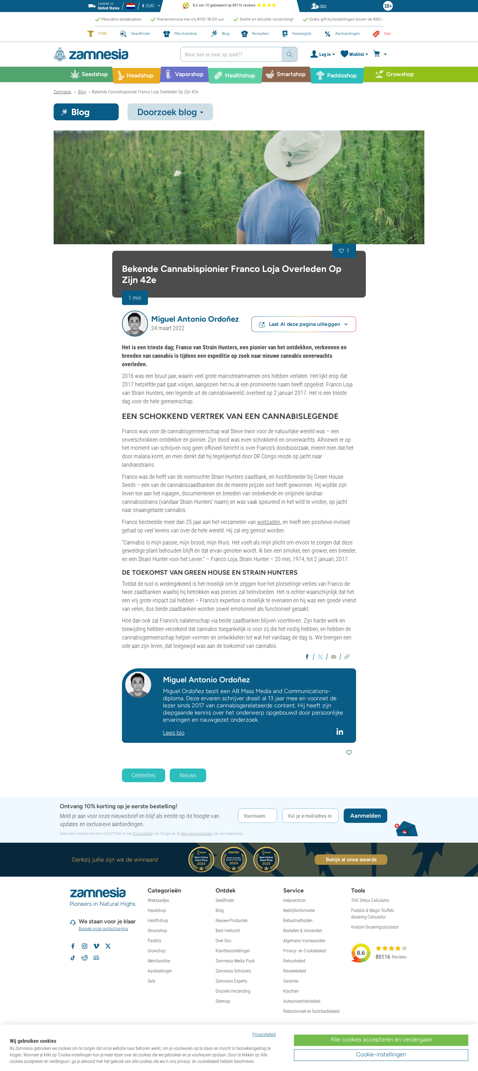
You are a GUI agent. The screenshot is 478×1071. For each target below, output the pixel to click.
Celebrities (143, 775)
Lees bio (173, 732)
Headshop (157, 910)
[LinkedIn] (340, 731)
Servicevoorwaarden (196, 833)
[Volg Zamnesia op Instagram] (84, 946)
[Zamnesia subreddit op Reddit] (84, 958)
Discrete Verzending (233, 991)
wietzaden (268, 521)
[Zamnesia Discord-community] (96, 958)
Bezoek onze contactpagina (103, 928)
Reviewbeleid (294, 970)
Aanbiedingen (160, 970)
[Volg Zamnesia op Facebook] (73, 946)
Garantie (290, 981)
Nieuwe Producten (232, 920)
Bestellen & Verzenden (302, 930)
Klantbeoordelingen (233, 950)
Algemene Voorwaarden (304, 940)
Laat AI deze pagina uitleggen (304, 324)
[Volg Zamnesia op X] (108, 946)
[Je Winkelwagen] (381, 54)
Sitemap (223, 1001)
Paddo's (154, 940)
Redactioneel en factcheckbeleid (311, 1011)
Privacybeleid (143, 833)
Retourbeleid (294, 960)
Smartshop (157, 930)
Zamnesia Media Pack (235, 960)
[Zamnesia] (112, 54)
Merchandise (159, 960)
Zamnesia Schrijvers (233, 970)
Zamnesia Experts (231, 981)
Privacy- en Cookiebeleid (304, 950)
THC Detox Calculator (370, 900)
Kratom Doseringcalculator (375, 927)
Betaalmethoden (297, 920)
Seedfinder (225, 900)
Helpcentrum (294, 900)
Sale (151, 981)
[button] (135, 324)
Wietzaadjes (158, 900)
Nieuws (187, 775)
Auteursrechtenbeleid (301, 1001)
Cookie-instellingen (381, 1054)
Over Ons (223, 940)
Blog (220, 910)
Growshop (157, 950)
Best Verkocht (228, 930)
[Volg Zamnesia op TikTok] (73, 958)
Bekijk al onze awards (351, 859)
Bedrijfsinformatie (299, 910)
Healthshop (158, 920)
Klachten (291, 991)
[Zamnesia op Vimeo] (96, 946)
